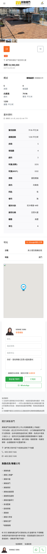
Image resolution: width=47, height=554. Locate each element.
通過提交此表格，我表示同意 (21, 373)
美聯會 (6, 513)
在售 (6, 56)
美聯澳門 (7, 483)
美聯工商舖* (8, 475)
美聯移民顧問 (9, 496)
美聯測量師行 (9, 500)
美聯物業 (7, 471)
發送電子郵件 (14, 379)
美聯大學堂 (8, 517)
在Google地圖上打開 (35, 242)
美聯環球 (7, 487)
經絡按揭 (7, 509)
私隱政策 (32, 373)
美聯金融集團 (9, 492)
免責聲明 (19, 544)
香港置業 (7, 504)
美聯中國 (7, 479)
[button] (23, 287)
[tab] (7, 49)
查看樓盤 (19, 332)
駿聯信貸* (7, 521)
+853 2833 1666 (10, 452)
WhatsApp (24, 385)
